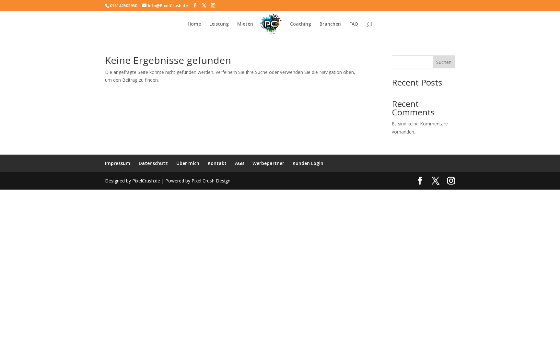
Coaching (300, 24)
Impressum (117, 163)
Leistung (219, 24)
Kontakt (217, 163)
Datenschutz (153, 163)
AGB (239, 163)
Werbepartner (268, 163)
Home (194, 24)
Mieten (245, 24)
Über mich (187, 163)
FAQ (353, 24)
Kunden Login (308, 163)
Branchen (330, 24)
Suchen (443, 62)
